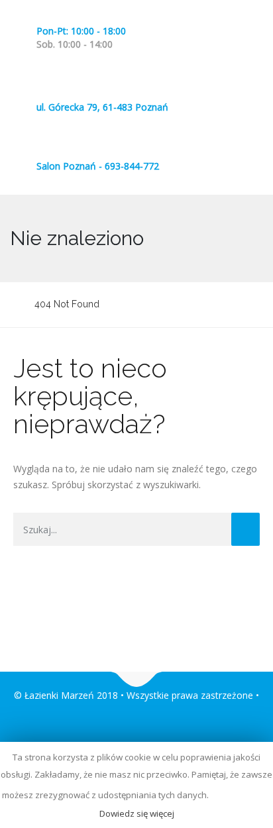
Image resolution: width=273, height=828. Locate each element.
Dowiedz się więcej (136, 813)
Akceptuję (240, 795)
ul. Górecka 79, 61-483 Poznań (102, 107)
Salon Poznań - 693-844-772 (97, 166)
